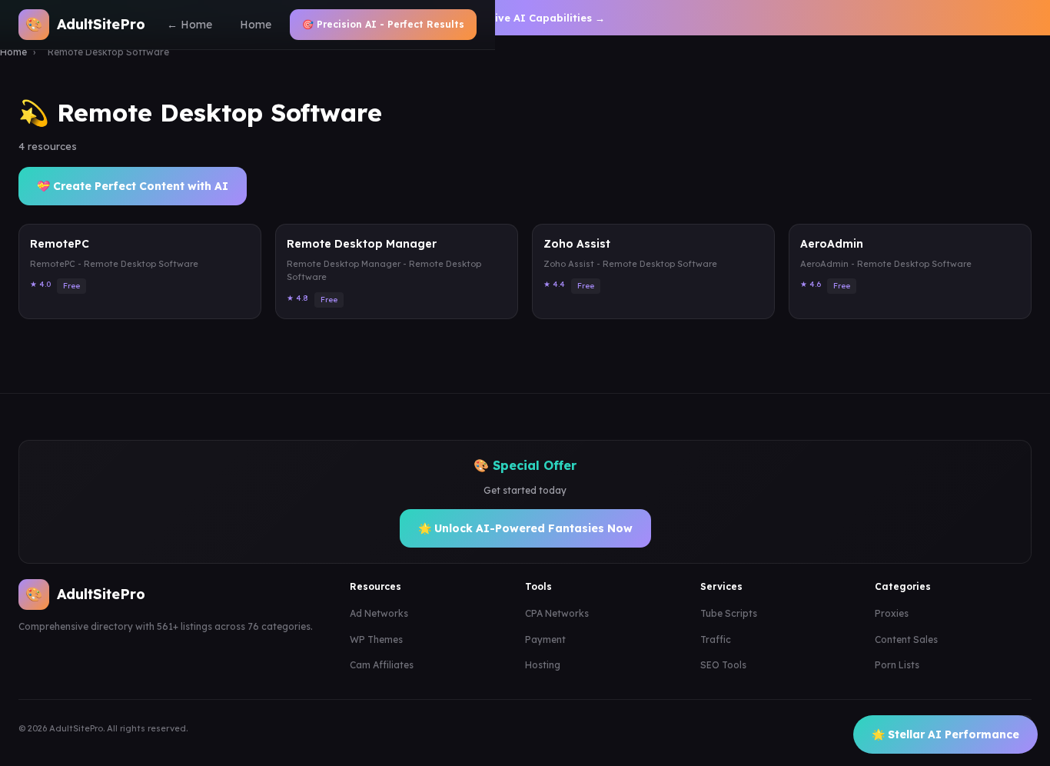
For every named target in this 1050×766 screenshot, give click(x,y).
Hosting (542, 665)
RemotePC (59, 244)
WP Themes (376, 639)
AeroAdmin (831, 244)
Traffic (715, 639)
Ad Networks (379, 613)
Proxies (892, 613)
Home (255, 25)
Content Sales (906, 639)
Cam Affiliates (382, 665)
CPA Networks (557, 613)
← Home (189, 25)
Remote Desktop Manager (362, 244)
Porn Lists (897, 665)
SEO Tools (723, 665)
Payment (545, 639)
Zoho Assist (576, 244)
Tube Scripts (728, 613)
